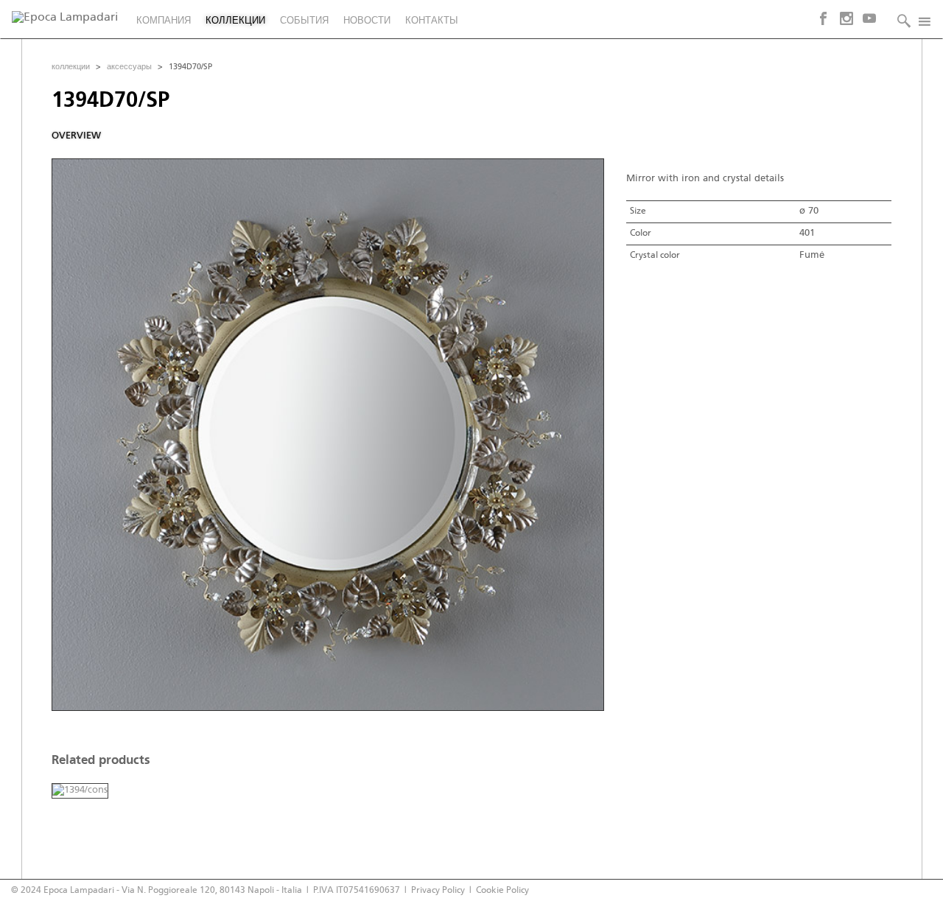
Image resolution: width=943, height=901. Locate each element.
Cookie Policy (502, 890)
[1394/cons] (80, 791)
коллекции (235, 21)
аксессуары (129, 67)
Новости (366, 21)
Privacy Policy (438, 890)
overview (76, 136)
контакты (431, 21)
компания (163, 21)
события (304, 21)
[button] (900, 19)
